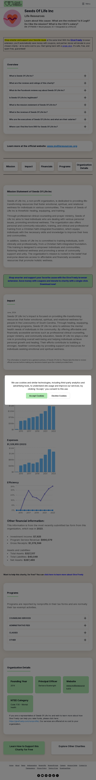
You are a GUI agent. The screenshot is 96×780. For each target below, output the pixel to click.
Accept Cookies (36, 396)
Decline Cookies (59, 396)
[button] (48, 390)
